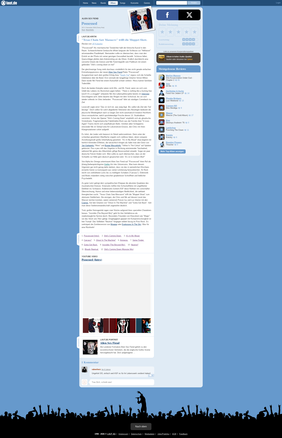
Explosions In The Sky (131, 224)
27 (192, 115)
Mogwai (114, 224)
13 (183, 101)
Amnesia (124, 240)
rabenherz (96, 369)
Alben (113, 3)
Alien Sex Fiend (90, 18)
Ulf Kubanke (97, 44)
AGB (174, 434)
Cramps (85, 203)
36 (176, 86)
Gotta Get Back (91, 245)
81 (179, 80)
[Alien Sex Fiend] (141, 32)
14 (188, 93)
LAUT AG (111, 434)
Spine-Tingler (138, 240)
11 (188, 130)
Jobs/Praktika (163, 434)
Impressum (123, 434)
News (94, 3)
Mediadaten (150, 434)
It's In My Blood (133, 236)
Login (278, 3)
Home (85, 3)
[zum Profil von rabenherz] (84, 369)
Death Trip (124, 75)
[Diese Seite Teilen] (167, 15)
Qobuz (190, 59)
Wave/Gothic (90, 30)
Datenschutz (136, 434)
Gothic (107, 164)
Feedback (183, 434)
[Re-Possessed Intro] (122, 325)
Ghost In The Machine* (106, 240)
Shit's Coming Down (113, 236)
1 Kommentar (90, 362)
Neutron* (134, 245)
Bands (103, 3)
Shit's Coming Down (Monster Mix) (119, 249)
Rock (83, 30)
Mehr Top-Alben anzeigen (172, 151)
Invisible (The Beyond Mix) (114, 245)
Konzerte (134, 3)
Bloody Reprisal (92, 249)
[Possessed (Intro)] (96, 325)
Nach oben (141, 426)
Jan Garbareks (88, 145)
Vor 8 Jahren (106, 369)
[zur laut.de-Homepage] (12, 3)
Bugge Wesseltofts (113, 145)
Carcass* (88, 240)
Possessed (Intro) (92, 236)
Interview (145, 94)
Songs (122, 3)
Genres (147, 3)
